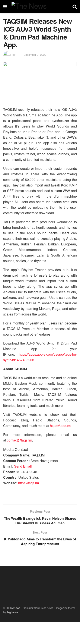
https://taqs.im (60, 425)
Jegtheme (12, 612)
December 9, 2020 (34, 55)
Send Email (23, 466)
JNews (16, 608)
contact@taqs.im (19, 440)
